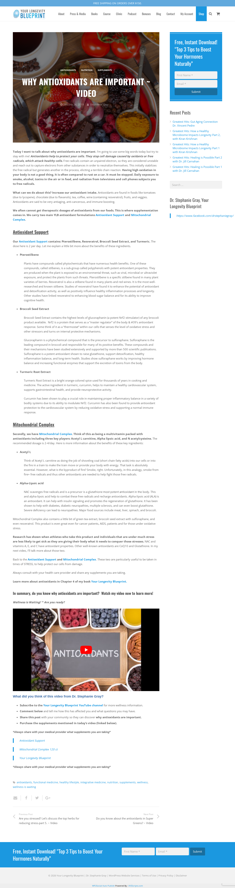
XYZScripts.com (136, 885)
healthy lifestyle (69, 782)
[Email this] (17, 798)
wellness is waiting (24, 787)
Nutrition (87, 70)
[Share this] (26, 798)
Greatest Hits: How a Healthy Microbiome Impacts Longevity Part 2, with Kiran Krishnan (196, 135)
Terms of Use (149, 875)
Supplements (105, 70)
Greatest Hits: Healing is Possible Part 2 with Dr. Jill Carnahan (197, 159)
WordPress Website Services (124, 875)
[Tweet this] (37, 798)
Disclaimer (181, 875)
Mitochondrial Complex (55, 434)
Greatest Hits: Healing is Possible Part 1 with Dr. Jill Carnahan (197, 168)
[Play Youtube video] (86, 650)
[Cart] (218, 13)
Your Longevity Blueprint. (109, 581)
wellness (142, 782)
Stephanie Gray (99, 104)
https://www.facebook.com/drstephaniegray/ (205, 215)
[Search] (210, 14)
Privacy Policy (165, 875)
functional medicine (45, 782)
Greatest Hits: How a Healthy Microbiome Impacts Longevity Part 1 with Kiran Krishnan (196, 148)
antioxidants (68, 70)
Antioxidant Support (110, 215)
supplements (128, 782)
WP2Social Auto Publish (103, 885)
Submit (195, 92)
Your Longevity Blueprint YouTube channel (73, 705)
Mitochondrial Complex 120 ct (38, 749)
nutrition (112, 782)
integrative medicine (93, 782)
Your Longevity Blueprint (34, 758)
